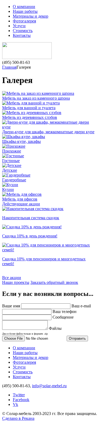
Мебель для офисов (19, 199)
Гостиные (11, 160)
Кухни (8, 189)
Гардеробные (14, 180)
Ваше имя (11, 306)
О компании (24, 6)
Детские (9, 170)
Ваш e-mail (81, 306)
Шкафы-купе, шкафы (21, 141)
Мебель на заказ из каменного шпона (36, 98)
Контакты (22, 35)
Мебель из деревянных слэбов (29, 117)
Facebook (21, 399)
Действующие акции (21, 204)
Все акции (11, 277)
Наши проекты (15, 282)
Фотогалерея (24, 21)
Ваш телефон (65, 311)
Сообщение (63, 317)
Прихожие (11, 151)
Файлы (32, 330)
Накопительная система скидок (30, 218)
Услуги (19, 26)
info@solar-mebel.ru (49, 385)
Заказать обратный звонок (54, 282)
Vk (15, 404)
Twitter (19, 395)
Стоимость (23, 30)
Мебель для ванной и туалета (28, 107)
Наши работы (25, 11)
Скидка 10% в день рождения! (29, 236)
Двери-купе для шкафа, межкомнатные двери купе (48, 132)
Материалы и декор (30, 16)
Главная (9, 67)
